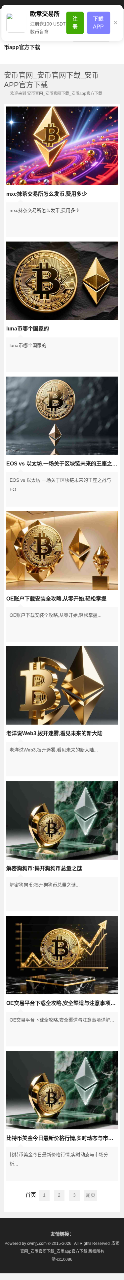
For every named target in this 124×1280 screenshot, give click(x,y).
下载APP (98, 23)
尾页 (90, 1195)
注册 (75, 23)
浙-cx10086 (62, 1259)
